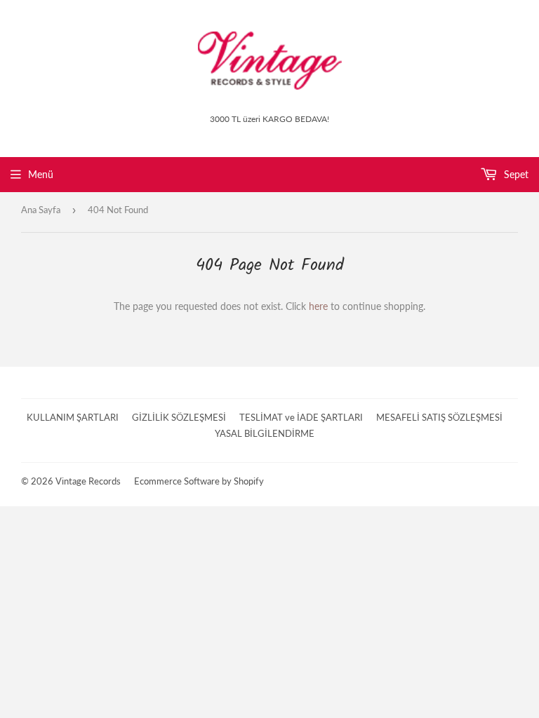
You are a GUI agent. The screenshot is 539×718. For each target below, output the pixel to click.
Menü (40, 174)
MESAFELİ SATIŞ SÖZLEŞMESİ (439, 417)
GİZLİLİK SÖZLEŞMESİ (179, 417)
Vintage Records (88, 481)
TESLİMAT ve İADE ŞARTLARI (301, 417)
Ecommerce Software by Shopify (199, 481)
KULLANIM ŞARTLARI (73, 417)
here (318, 306)
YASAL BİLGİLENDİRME (264, 433)
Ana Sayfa (40, 209)
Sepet (514, 174)
